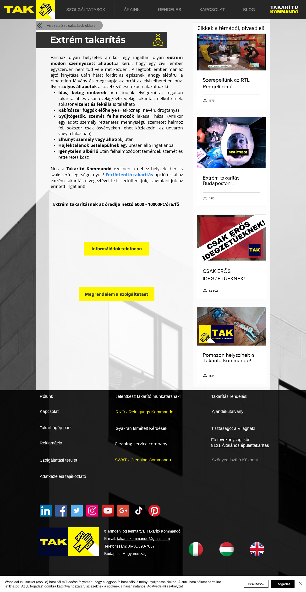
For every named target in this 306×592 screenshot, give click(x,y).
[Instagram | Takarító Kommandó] (92, 511)
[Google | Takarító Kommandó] (123, 511)
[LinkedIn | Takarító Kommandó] (46, 511)
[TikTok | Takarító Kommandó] (139, 511)
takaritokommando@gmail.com (143, 539)
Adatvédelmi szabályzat (165, 586)
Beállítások (256, 583)
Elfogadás (282, 583)
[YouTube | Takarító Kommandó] (108, 511)
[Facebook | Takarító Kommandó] (61, 511)
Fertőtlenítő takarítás (129, 175)
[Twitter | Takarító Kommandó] (77, 511)
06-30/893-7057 (141, 546)
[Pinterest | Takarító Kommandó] (154, 511)
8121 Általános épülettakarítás (240, 445)
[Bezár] (300, 584)
